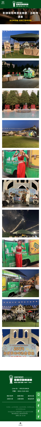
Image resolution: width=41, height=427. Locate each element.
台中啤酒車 (14, 407)
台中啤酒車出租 (20, 409)
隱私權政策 (15, 413)
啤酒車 (8, 407)
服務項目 (20, 396)
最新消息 (31, 396)
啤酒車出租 (30, 407)
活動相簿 (20, 399)
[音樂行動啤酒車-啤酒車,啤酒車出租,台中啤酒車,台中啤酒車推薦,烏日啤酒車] (20, 4)
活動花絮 (10, 399)
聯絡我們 (31, 399)
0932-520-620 (23, 391)
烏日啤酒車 (22, 407)
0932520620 (24, 388)
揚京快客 (19, 412)
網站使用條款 (24, 413)
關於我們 (10, 396)
